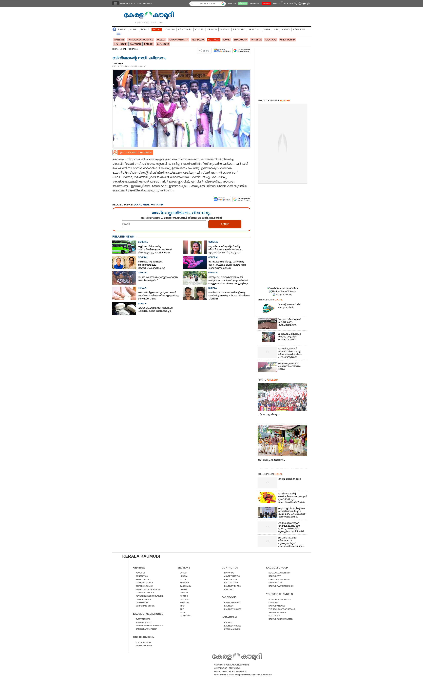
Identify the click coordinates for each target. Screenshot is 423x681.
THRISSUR (256, 39)
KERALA (145, 29)
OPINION (212, 29)
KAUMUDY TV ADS (232, 586)
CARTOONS (299, 29)
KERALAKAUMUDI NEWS (279, 599)
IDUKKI (226, 39)
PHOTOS (225, 29)
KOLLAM (161, 39)
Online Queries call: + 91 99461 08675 (230, 671)
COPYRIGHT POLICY (145, 593)
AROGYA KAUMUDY (277, 612)
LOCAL (156, 29)
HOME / (116, 49)
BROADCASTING (231, 583)
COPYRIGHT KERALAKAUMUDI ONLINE (231, 665)
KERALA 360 (274, 616)
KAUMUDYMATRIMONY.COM (281, 586)
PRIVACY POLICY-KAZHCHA (148, 589)
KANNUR (148, 44)
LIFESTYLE (239, 29)
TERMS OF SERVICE (144, 583)
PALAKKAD (270, 39)
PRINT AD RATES (143, 599)
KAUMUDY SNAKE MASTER (281, 619)
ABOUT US (140, 573)
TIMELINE (119, 39)
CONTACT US (142, 576)
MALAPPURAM (287, 39)
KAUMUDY (228, 606)
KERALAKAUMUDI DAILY (279, 573)
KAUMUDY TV (275, 576)
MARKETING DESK (144, 646)
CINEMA (199, 29)
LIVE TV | (279, 3)
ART (276, 29)
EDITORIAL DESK (143, 642)
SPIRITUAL (254, 29)
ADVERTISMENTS (232, 576)
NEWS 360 (169, 29)
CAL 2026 (289, 3)
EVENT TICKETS (143, 619)
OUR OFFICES (142, 603)
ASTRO (285, 29)
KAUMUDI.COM (275, 583)
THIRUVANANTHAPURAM (140, 39)
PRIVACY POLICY (143, 579)
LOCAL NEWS (141, 204)
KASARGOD (163, 44)
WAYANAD (135, 44)
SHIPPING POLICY (144, 622)
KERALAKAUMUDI (232, 603)
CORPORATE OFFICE (145, 606)
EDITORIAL (229, 573)
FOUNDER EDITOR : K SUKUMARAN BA (136, 3)
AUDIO (133, 29)
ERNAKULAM (240, 39)
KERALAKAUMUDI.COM (279, 579)
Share (206, 50)
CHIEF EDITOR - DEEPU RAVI (227, 668)
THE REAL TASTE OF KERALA (282, 609)
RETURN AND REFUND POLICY (149, 626)
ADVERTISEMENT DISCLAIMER (149, 596)
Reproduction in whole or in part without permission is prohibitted (243, 675)
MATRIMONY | (255, 3)
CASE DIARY (185, 29)
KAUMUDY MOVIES (232, 609)
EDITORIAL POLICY (144, 586)
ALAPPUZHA (198, 39)
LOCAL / (124, 49)
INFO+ (267, 29)
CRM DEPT (229, 589)
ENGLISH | (232, 3)
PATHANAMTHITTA (178, 39)
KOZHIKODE (120, 44)
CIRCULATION (230, 579)
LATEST (122, 29)
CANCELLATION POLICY (146, 629)
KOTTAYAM (214, 39)
